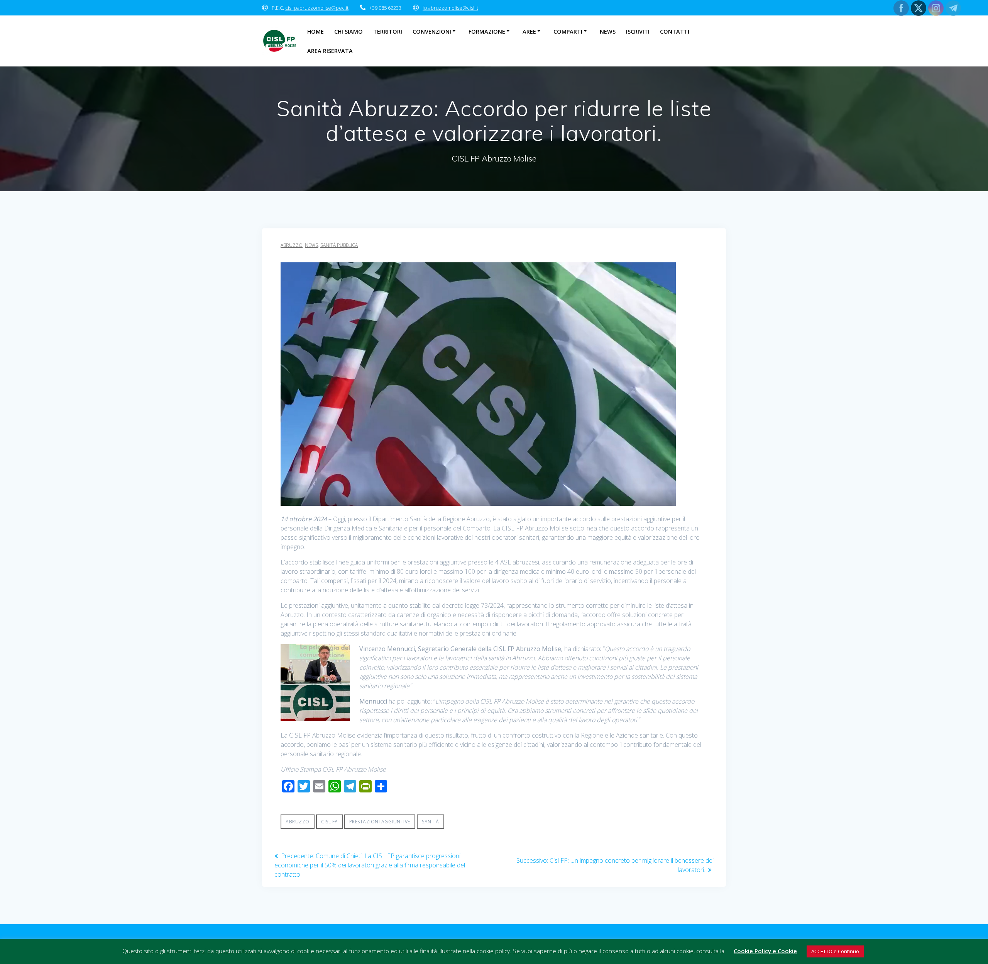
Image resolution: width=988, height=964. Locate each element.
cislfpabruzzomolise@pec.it (317, 7)
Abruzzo (292, 245)
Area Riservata (330, 50)
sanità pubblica (339, 245)
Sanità (430, 821)
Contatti (674, 31)
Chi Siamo (348, 31)
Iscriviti (638, 31)
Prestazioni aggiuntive (379, 821)
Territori (387, 31)
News (608, 31)
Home (315, 31)
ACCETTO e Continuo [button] (835, 951)
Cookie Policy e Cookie (765, 951)
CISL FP (329, 821)
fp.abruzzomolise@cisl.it (450, 7)
